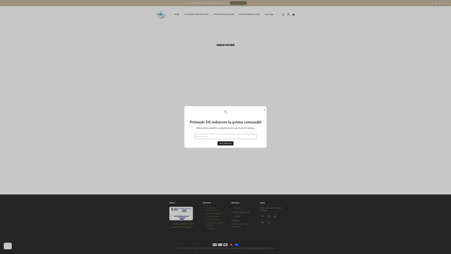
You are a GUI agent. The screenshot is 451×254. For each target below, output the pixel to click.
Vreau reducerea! (225, 143)
